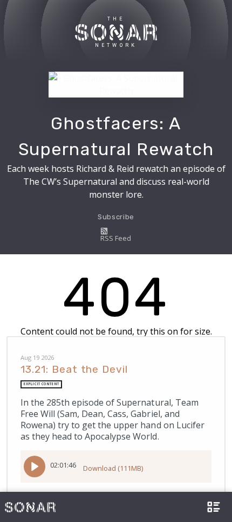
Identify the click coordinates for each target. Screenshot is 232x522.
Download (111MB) (113, 468)
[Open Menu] (212, 507)
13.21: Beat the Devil (74, 369)
